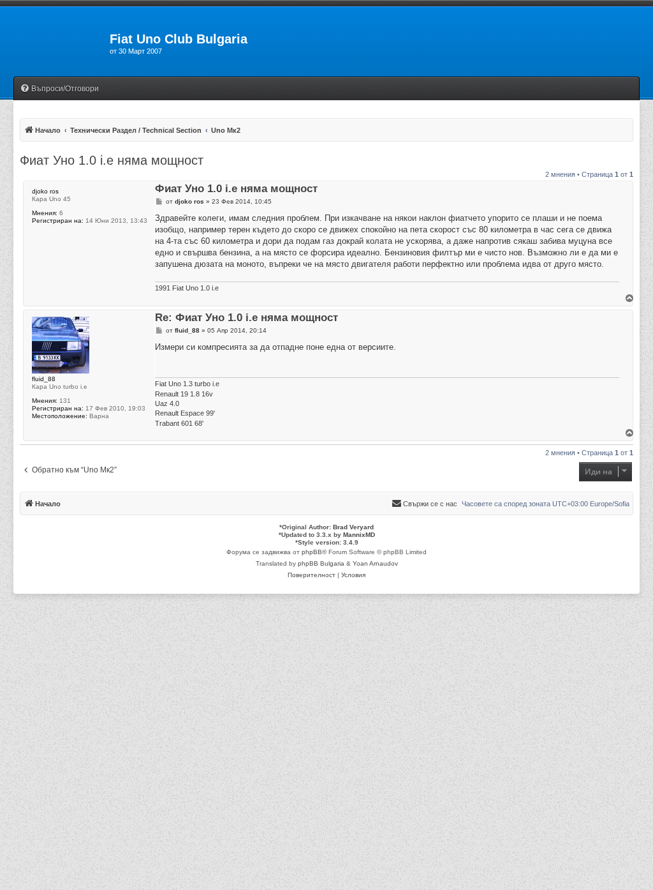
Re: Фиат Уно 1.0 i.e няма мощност (246, 318)
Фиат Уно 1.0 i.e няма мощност (111, 160)
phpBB (312, 551)
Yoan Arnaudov (375, 563)
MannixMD (359, 534)
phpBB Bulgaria (321, 563)
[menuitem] (59, 89)
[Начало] (55, 42)
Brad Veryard (353, 527)
